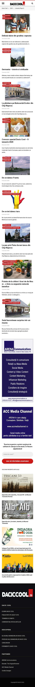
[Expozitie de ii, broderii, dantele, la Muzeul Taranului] (17, 509)
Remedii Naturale (8, 263)
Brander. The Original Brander (10, 663)
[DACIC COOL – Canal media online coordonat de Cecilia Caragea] (17, 3)
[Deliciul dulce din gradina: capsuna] (17, 23)
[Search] (32, 3)
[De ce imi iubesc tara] (17, 199)
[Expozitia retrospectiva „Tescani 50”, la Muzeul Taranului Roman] (17, 483)
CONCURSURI (6, 643)
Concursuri (6, 119)
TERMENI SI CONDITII (8, 618)
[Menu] (3, 3)
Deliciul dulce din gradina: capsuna (16, 36)
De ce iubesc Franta (10, 178)
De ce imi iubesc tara (11, 211)
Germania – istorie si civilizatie (15, 69)
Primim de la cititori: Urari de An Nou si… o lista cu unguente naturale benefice (17, 284)
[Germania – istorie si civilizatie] (17, 57)
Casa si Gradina (7, 18)
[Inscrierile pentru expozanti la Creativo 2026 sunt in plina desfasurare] (17, 563)
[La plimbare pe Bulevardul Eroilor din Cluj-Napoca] (17, 91)
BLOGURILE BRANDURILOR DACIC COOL (13, 636)
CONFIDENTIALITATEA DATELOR (11, 622)
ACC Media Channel (8, 667)
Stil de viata (6, 15)
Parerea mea (6, 51)
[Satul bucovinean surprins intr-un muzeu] (17, 308)
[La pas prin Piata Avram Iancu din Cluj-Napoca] (17, 233)
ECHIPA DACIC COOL (8, 611)
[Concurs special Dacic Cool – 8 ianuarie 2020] (17, 127)
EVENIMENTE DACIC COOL (9, 646)
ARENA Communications (9, 660)
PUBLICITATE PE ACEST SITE (10, 615)
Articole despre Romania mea (11, 85)
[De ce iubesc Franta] (17, 165)
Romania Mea (6, 49)
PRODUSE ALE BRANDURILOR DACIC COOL (14, 639)
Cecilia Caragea (6, 670)
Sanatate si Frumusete (9, 261)
